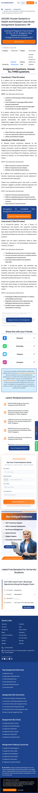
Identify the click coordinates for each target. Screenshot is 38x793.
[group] (19, 595)
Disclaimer (22, 632)
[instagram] (11, 659)
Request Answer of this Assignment (19, 320)
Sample (4, 643)
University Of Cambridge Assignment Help (15, 701)
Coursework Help (8, 687)
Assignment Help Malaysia (10, 753)
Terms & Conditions (7, 635)
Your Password (7, 491)
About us (4, 624)
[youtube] (4, 659)
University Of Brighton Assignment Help (14, 698)
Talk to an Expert (19, 42)
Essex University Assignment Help (12, 712)
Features (4, 638)
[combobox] (6, 480)
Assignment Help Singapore (11, 748)
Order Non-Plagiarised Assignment (19, 216)
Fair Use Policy (23, 638)
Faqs (20, 627)
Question (21, 624)
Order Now (30, 3)
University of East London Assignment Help (15, 709)
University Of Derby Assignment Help (13, 706)
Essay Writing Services (9, 682)
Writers (4, 640)
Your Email (6, 483)
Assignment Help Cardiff (10, 734)
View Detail (20, 790)
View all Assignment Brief (18, 448)
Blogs (3, 632)
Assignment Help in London (11, 723)
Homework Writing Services (11, 684)
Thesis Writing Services (10, 679)
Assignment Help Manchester (11, 737)
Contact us (5, 629)
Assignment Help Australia (10, 756)
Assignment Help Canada (10, 751)
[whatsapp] (7, 659)
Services (4, 627)
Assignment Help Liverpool (10, 731)
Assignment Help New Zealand (11, 762)
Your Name (6, 468)
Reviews (21, 643)
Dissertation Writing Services (11, 676)
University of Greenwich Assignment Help (15, 704)
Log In (23, 3)
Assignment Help (8, 673)
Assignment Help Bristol (10, 729)
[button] (18, 3)
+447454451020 (8, 647)
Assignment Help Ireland (10, 759)
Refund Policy (23, 629)
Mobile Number (7, 476)
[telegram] (9, 659)
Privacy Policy (23, 635)
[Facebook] (2, 659)
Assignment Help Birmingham (11, 726)
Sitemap (21, 640)
